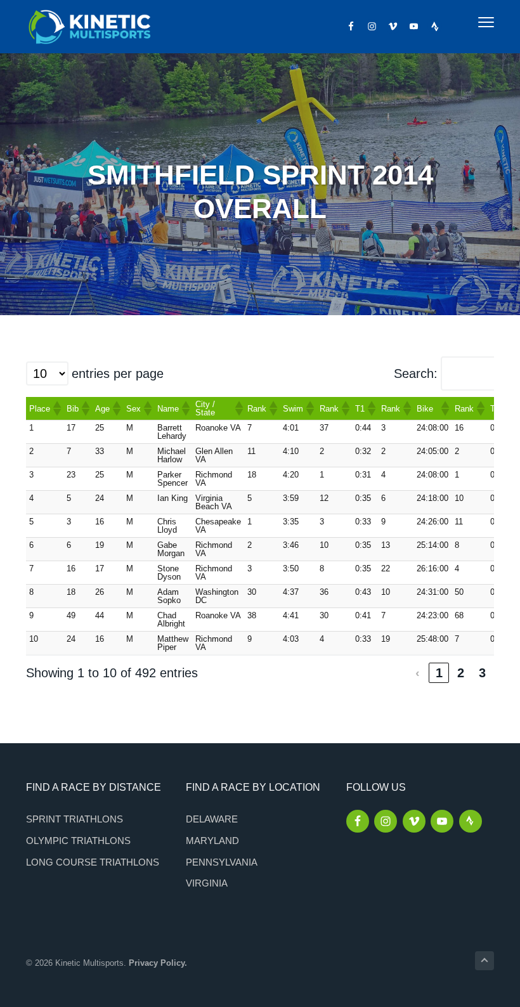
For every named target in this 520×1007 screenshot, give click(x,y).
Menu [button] (472, 21)
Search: (416, 373)
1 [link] (439, 673)
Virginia (207, 883)
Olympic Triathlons (78, 840)
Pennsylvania (221, 862)
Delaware (212, 819)
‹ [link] (417, 673)
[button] (56, 408)
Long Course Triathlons (92, 862)
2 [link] (460, 673)
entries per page (118, 373)
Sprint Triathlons (74, 819)
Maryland (212, 840)
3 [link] (482, 673)
